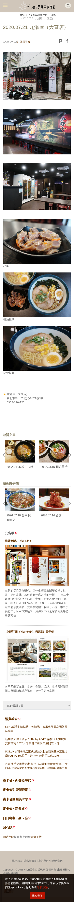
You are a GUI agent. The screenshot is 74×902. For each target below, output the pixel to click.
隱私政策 (42, 887)
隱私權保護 (30, 860)
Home (21, 15)
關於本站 (17, 860)
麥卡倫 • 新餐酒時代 (17, 780)
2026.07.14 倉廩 (51, 515)
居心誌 (7, 827)
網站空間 (8, 837)
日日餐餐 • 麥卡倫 (15, 818)
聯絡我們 (57, 860)
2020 (53, 15)
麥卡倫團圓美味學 (15, 799)
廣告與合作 (44, 860)
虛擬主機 (36, 837)
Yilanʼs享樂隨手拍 (37, 15)
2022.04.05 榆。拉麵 (20, 466)
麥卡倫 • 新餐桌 (14, 808)
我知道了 (37, 895)
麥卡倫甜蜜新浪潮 (15, 789)
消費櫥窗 (11, 719)
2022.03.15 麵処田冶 (54, 466)
